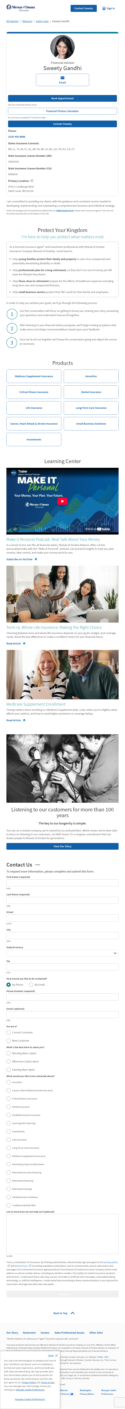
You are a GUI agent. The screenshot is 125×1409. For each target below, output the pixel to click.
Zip (8, 960)
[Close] (53, 1354)
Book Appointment (62, 98)
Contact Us (23, 865)
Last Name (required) (18, 894)
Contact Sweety (83, 8)
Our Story (12, 1332)
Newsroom (29, 1332)
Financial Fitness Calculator (43, 110)
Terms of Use (47, 1382)
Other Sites (96, 1332)
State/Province (14, 947)
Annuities (80, 374)
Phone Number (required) (20, 991)
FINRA (100, 1357)
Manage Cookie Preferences (30, 1389)
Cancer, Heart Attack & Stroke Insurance (32, 421)
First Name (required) (18, 876)
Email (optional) (15, 1008)
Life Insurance (24, 405)
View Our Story (38, 845)
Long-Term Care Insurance (85, 405)
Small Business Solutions (85, 421)
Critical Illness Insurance (27, 389)
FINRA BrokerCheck (64, 210)
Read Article (15, 643)
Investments (23, 437)
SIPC (106, 1357)
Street (9, 912)
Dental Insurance (82, 389)
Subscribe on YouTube (19, 559)
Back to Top (61, 1313)
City (8, 929)
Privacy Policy (29, 1382)
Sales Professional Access (69, 1332)
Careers (45, 1332)
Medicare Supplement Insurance (29, 374)
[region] (30, 1380)
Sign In (108, 7)
